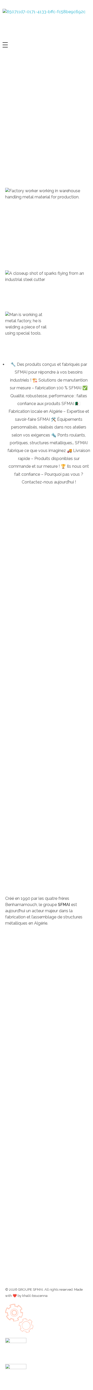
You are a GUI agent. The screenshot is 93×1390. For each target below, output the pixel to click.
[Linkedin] (39, 942)
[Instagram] (25, 942)
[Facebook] (11, 942)
